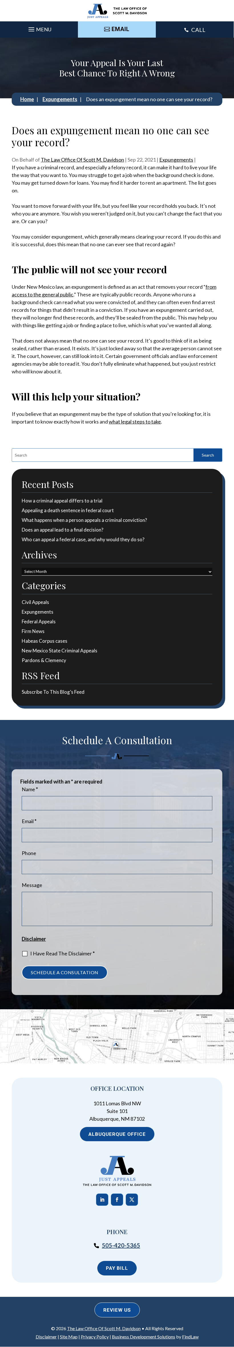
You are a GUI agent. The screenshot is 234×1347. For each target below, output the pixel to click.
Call (198, 29)
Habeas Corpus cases (44, 641)
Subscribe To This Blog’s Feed (53, 692)
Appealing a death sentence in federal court (68, 510)
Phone (29, 853)
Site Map (69, 1336)
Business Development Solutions (143, 1336)
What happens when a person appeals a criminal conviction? (84, 520)
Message (32, 885)
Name (30, 789)
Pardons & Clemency (44, 660)
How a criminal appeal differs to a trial (62, 501)
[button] (39, 27)
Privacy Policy (95, 1336)
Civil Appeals (35, 602)
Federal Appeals (39, 621)
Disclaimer (34, 939)
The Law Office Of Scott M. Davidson (82, 159)
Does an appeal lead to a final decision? (63, 530)
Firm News (33, 631)
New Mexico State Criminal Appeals (59, 651)
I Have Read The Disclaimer (62, 953)
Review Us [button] (117, 1310)
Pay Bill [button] (117, 1268)
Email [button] (121, 29)
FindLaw (190, 1336)
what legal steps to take (135, 421)
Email (29, 821)
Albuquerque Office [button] (117, 1134)
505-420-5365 (121, 1245)
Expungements (176, 159)
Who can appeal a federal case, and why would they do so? (83, 539)
